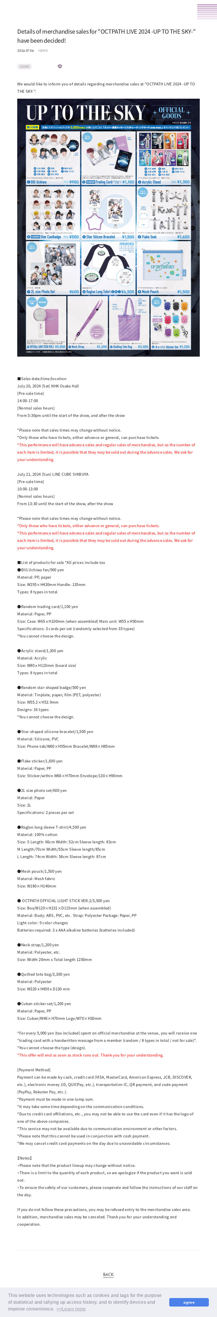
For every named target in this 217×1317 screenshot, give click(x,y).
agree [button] (189, 1302)
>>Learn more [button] (71, 1309)
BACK (108, 1274)
